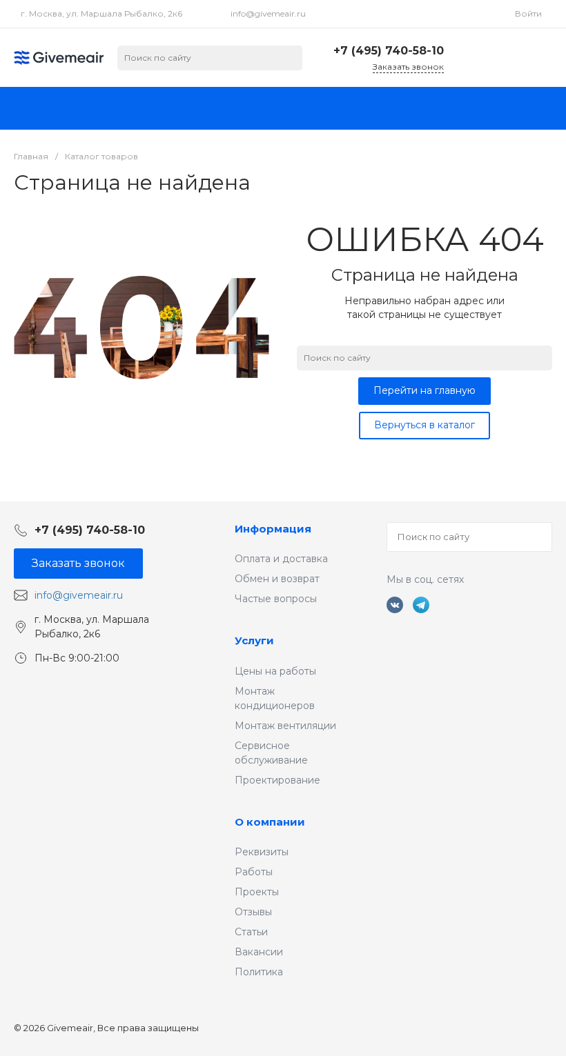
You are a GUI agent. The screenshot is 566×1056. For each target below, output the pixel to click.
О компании (270, 821)
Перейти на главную (424, 390)
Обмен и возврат (277, 578)
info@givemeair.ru (268, 13)
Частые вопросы (276, 598)
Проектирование (277, 780)
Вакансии (259, 952)
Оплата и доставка (281, 558)
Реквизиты (262, 852)
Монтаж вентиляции (285, 725)
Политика (259, 972)
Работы (254, 872)
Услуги (254, 640)
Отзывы (253, 912)
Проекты (257, 892)
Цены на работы (275, 671)
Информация (273, 528)
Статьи (251, 932)
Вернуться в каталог (424, 425)
